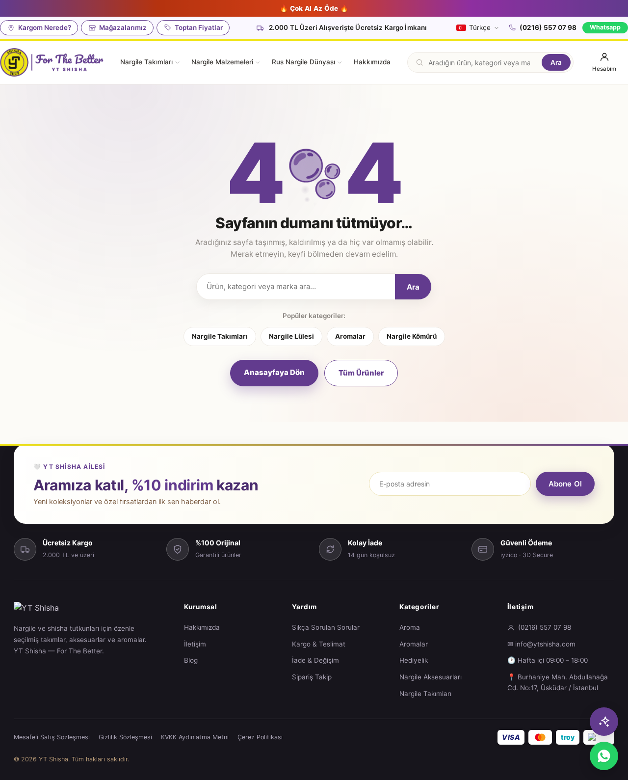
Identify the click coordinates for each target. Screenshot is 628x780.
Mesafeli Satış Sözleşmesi (52, 737)
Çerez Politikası (260, 737)
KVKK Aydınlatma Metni (195, 737)
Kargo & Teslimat (318, 644)
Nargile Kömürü (412, 336)
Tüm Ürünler (361, 372)
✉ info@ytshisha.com (541, 644)
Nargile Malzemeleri (222, 62)
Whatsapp (605, 27)
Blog (191, 660)
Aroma (409, 627)
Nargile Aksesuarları (430, 677)
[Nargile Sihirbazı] (604, 721)
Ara (556, 62)
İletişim (195, 644)
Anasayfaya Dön (274, 372)
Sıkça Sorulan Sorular (326, 627)
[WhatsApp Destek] (604, 756)
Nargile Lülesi (291, 336)
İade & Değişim (315, 660)
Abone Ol (565, 483)
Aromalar (350, 336)
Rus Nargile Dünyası (303, 62)
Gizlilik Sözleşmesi (125, 737)
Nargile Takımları (146, 62)
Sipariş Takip (312, 677)
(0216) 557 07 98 (548, 27)
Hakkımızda (372, 62)
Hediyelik (413, 660)
